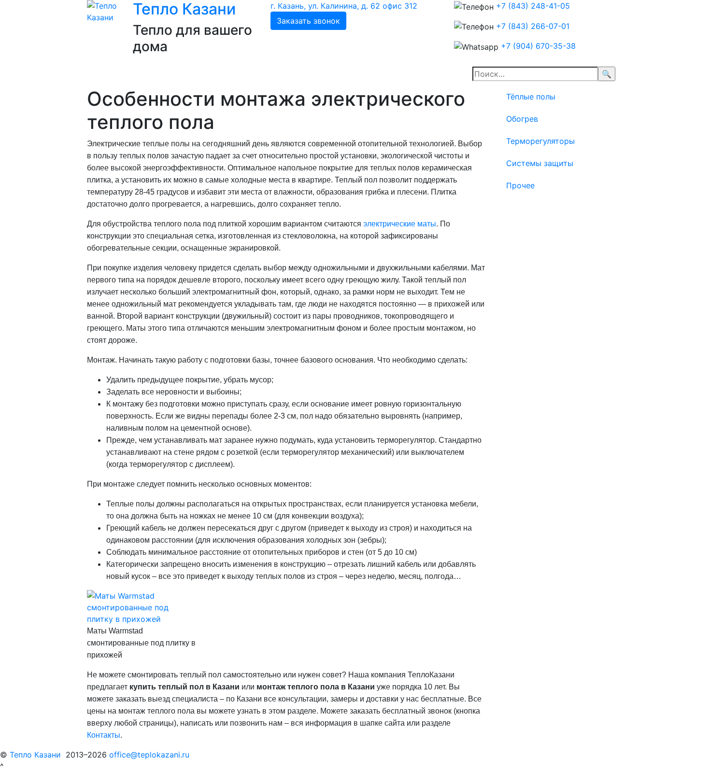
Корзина (381, 74)
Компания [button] (265, 74)
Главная (124, 74)
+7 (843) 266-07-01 (532, 26)
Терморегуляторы (540, 141)
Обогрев (522, 119)
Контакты (103, 735)
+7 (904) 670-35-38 (538, 46)
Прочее (520, 185)
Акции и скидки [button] (190, 74)
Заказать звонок (308, 21)
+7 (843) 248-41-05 (533, 6)
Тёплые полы (530, 96)
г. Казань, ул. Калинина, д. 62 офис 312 (343, 6)
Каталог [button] (324, 74)
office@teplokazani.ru (149, 754)
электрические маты (399, 224)
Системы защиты (539, 163)
